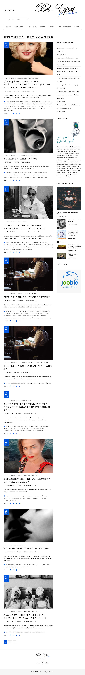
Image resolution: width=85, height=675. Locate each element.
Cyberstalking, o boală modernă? (66, 78)
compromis (31, 426)
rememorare (8, 318)
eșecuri (42, 104)
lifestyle (32, 247)
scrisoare (17, 318)
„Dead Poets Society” (63, 68)
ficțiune (7, 313)
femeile (44, 242)
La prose (20, 155)
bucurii (38, 101)
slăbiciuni (34, 318)
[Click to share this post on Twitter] (13, 114)
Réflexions (21, 78)
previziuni (16, 108)
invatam (22, 106)
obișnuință (27, 498)
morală (15, 315)
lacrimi (40, 564)
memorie (46, 313)
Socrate (31, 430)
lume (40, 313)
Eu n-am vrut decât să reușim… (28, 548)
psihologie (48, 247)
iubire (46, 175)
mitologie (7, 315)
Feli (5, 106)
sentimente (26, 318)
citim (6, 104)
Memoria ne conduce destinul (27, 297)
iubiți (6, 177)
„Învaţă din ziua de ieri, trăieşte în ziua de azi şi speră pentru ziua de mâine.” (28, 84)
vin (45, 177)
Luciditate (34, 313)
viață (50, 318)
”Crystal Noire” (11, 172)
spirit (41, 318)
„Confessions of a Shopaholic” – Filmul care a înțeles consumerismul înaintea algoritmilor (68, 95)
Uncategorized (42, 362)
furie (29, 564)
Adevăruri (10, 242)
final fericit (8, 247)
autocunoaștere (20, 426)
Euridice (40, 311)
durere (14, 498)
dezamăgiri (22, 104)
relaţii (23, 177)
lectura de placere (45, 106)
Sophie (29, 177)
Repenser (20, 293)
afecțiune (9, 426)
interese (19, 313)
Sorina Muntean (10, 567)
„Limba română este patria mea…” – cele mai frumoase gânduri (74, 246)
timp (42, 177)
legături (26, 313)
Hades (13, 313)
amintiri (21, 172)
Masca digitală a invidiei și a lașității (68, 85)
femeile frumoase (10, 244)
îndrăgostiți (39, 175)
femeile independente (26, 244)
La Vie (35, 26)
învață (16, 106)
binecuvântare (29, 101)
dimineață (30, 104)
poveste (18, 177)
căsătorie (43, 172)
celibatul (28, 242)
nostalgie (7, 108)
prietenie (18, 430)
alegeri (9, 496)
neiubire (46, 564)
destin (18, 311)
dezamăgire (12, 104)
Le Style (42, 26)
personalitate (9, 430)
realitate (33, 315)
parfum (11, 177)
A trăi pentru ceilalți (63, 58)
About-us (76, 26)
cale (37, 172)
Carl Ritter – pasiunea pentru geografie (68, 61)
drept (37, 104)
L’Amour (8, 26)
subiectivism (21, 249)
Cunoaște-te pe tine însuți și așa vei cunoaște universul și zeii (27, 407)
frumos (10, 106)
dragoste (7, 498)
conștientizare (17, 496)
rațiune (23, 108)
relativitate (41, 315)
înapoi (31, 175)
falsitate (13, 428)
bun (43, 101)
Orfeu (20, 315)
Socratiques (52, 26)
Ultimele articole (32, 78)
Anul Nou (9, 101)
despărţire (15, 175)
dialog (6, 428)
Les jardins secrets (65, 26)
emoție (33, 311)
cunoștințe (10, 632)
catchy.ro (49, 101)
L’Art (28, 26)
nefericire (40, 428)
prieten (28, 383)
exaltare (49, 104)
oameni (20, 498)
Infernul (17, 247)
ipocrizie (27, 428)
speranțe (35, 108)
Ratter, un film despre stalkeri (65, 71)
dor (25, 564)
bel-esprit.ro (18, 101)
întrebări (24, 247)
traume (29, 249)
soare (29, 108)
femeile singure (40, 244)
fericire (50, 244)
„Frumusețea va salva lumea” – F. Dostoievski (67, 49)
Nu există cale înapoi (20, 158)
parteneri (40, 247)
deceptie (7, 175)
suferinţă (36, 177)
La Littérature (18, 26)
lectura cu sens (32, 106)
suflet (37, 430)
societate (40, 632)
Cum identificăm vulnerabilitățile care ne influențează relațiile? (68, 106)
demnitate (28, 496)
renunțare (44, 498)
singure (13, 249)
